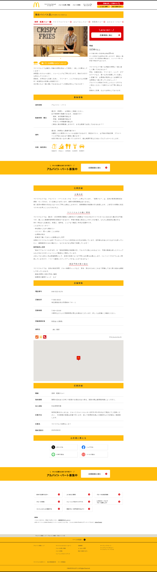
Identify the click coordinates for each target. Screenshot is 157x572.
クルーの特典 (76, 5)
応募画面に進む (106, 35)
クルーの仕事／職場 (64, 5)
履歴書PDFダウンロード (64, 520)
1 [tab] (61, 58)
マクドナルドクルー (61, 22)
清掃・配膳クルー (41, 22)
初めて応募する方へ (117, 6)
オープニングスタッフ (105, 545)
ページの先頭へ (78, 539)
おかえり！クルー (114, 22)
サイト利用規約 (62, 562)
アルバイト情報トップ (39, 545)
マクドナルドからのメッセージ (50, 5)
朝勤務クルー (97, 22)
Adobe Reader (98, 522)
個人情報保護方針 (51, 562)
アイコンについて (115, 337)
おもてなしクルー (81, 22)
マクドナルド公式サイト (40, 562)
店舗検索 (80, 545)
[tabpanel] (61, 41)
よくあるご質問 (103, 6)
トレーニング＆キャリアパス (87, 5)
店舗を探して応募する (110, 3)
